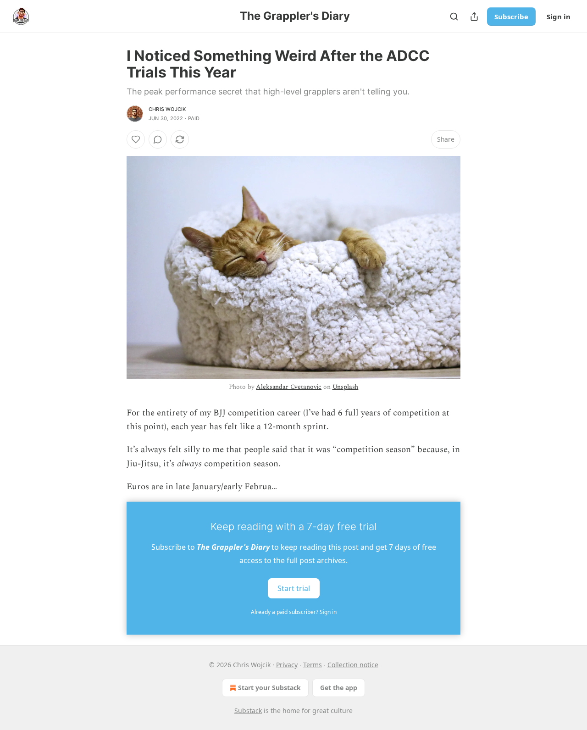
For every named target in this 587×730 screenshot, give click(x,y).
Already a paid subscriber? (294, 612)
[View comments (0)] (158, 139)
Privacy (287, 664)
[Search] (454, 16)
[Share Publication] (474, 16)
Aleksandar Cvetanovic (288, 387)
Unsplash (345, 387)
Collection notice (352, 664)
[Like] (136, 139)
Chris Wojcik (167, 109)
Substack (248, 710)
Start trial (293, 588)
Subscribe (511, 16)
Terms (312, 664)
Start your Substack (269, 687)
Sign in (558, 16)
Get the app (338, 687)
